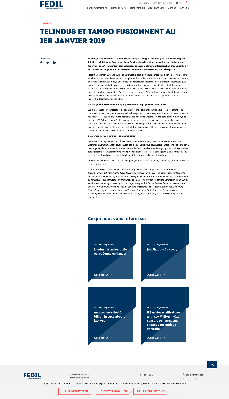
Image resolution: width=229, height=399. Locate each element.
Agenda (172, 8)
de (177, 3)
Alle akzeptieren (76, 391)
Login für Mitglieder (195, 375)
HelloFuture (143, 3)
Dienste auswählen (114, 391)
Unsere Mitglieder (97, 8)
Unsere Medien (137, 8)
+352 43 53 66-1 (146, 375)
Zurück (47, 23)
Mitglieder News (156, 8)
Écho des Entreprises (162, 3)
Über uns (184, 8)
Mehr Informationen (151, 391)
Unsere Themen (118, 8)
